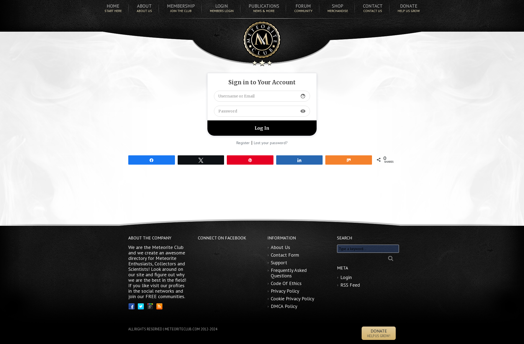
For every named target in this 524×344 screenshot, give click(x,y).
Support (279, 262)
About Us (280, 247)
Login (346, 277)
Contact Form (285, 255)
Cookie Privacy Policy (292, 298)
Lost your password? (271, 142)
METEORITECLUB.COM (182, 329)
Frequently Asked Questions (289, 273)
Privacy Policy (285, 291)
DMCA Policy (284, 306)
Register (243, 142)
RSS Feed (350, 285)
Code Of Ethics (286, 283)
